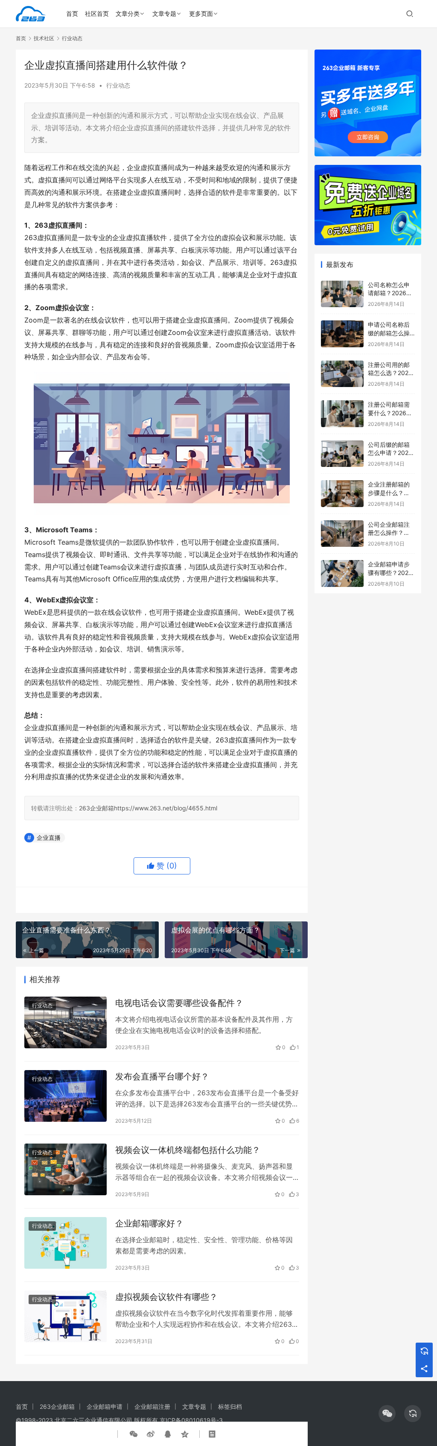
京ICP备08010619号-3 (191, 1420)
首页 (72, 13)
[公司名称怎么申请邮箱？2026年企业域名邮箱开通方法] (342, 294)
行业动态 (118, 85)
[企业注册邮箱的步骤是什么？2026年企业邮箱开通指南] (342, 493)
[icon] (387, 1413)
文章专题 (164, 13)
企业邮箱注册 (152, 1406)
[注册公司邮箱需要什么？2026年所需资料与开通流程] (342, 413)
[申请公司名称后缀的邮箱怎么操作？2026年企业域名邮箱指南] (342, 333)
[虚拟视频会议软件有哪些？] (65, 1316)
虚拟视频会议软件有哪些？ (166, 1297)
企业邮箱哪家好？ (149, 1223)
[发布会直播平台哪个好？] (65, 1096)
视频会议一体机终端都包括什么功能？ (187, 1150)
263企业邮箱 (96, 808)
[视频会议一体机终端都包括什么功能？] (65, 1169)
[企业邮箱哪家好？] (65, 1243)
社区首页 (97, 13)
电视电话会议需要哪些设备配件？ (179, 1003)
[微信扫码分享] (133, 1434)
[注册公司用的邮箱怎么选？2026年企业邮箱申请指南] (342, 374)
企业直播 (49, 837)
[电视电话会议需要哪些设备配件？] (65, 1022)
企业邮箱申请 (104, 1406)
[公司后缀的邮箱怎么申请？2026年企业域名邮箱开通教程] (342, 453)
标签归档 (230, 1406)
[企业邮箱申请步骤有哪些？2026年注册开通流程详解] (342, 573)
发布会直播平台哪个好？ (162, 1076)
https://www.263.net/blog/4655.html (165, 808)
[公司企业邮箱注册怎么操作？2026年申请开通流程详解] (342, 533)
